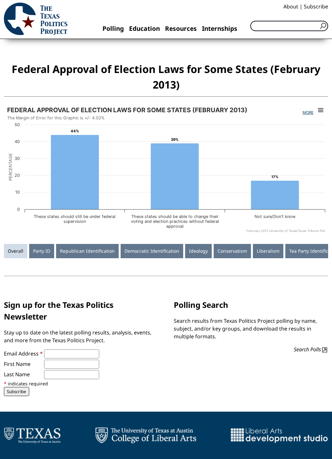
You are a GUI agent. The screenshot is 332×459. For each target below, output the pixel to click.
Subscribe (316, 6)
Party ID (41, 251)
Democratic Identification (151, 251)
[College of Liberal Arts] (145, 435)
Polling (113, 28)
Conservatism (232, 251)
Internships (219, 28)
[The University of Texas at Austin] (32, 435)
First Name (17, 364)
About (290, 6)
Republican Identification (87, 251)
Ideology (198, 251)
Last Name (17, 374)
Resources (181, 28)
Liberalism (268, 251)
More (308, 112)
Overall (15, 251)
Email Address (23, 353)
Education (144, 28)
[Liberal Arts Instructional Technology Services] (279, 435)
